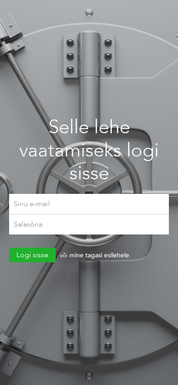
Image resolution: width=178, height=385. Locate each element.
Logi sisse (32, 254)
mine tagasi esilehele (99, 255)
